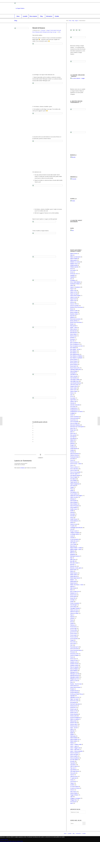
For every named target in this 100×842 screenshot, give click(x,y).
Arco (71, 278)
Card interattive (73, 378)
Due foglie (72, 436)
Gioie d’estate (73, 500)
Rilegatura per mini (74, 679)
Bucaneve (72, 339)
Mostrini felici (73, 569)
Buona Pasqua (73, 359)
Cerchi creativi (53, 30)
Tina (59, 32)
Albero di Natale (74, 258)
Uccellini (72, 784)
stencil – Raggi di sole (75, 747)
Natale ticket (73, 583)
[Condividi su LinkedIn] (34, 432)
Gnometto (72, 515)
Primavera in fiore (74, 653)
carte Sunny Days (74, 384)
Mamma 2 (72, 552)
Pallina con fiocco (74, 610)
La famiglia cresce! (74, 534)
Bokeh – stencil (73, 327)
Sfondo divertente (74, 714)
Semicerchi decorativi (75, 704)
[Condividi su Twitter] (34, 426)
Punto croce (73, 658)
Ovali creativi (73, 606)
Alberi (71, 255)
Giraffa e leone (73, 509)
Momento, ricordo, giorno (76, 568)
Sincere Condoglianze (75, 717)
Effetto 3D (72, 440)
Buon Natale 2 (73, 351)
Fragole (72, 487)
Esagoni (72, 445)
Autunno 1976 (73, 304)
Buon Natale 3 (73, 352)
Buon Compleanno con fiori (76, 346)
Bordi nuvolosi (73, 336)
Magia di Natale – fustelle (76, 547)
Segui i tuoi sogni (53, 32)
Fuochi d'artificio (74, 494)
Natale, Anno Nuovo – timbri (76, 584)
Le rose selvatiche (74, 539)
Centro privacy (3, 841)
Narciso (72, 571)
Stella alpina (73, 736)
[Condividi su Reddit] (34, 439)
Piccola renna (73, 626)
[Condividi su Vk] (34, 437)
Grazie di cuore (73, 524)
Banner (72, 309)
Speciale (72, 731)
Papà (71, 615)
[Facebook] (71, 30)
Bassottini (72, 315)
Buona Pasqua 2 (74, 361)
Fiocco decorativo (74, 468)
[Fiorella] (78, 201)
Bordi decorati (73, 331)
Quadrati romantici (74, 663)
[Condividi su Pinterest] (34, 430)
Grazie (71, 522)
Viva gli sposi (73, 801)
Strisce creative (73, 756)
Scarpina (72, 689)
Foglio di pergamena (74, 484)
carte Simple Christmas (75, 383)
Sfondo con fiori (73, 711)
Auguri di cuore (73, 297)
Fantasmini (72, 447)
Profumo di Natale (74, 655)
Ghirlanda (72, 499)
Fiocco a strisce (74, 467)
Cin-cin (71, 396)
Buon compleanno (74, 342)
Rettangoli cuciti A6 (38, 32)
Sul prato (72, 761)
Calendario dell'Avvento (75, 369)
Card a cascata (73, 376)
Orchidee (72, 600)
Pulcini (71, 657)
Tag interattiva (73, 769)
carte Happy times (74, 381)
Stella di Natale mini (74, 739)
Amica (71, 268)
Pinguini (72, 640)
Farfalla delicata (74, 448)
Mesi (71, 558)
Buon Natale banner (74, 354)
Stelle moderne (73, 741)
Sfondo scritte (73, 716)
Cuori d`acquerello (74, 421)
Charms (72, 393)
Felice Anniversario (74, 453)
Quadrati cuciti (73, 662)
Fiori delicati (73, 479)
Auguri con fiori (73, 292)
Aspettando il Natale (74, 283)
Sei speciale (73, 702)
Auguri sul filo (73, 300)
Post (71, 645)
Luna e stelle (73, 544)
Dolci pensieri (73, 435)
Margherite (72, 554)
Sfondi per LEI (73, 705)
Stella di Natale (73, 737)
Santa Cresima (73, 685)
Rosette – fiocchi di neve (76, 684)
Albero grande (73, 260)
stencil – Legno (73, 746)
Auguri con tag (73, 294)
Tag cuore (72, 768)
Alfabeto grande (73, 265)
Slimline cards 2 (74, 724)
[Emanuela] (78, 179)
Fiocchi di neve (73, 462)
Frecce (71, 489)
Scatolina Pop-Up (74, 690)
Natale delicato (73, 576)
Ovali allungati (73, 605)
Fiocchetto (72, 458)
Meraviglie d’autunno (75, 556)
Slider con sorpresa (74, 719)
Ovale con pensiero (74, 603)
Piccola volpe (73, 628)
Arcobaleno (72, 280)
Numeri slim (73, 598)
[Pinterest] (80, 30)
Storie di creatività (74, 753)
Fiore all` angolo (74, 473)
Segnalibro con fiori (74, 697)
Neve (71, 589)
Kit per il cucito (73, 531)
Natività (72, 586)
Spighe (71, 732)
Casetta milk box (74, 386)
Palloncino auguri (74, 611)
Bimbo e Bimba (73, 320)
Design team (73, 430)
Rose (71, 682)
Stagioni (72, 734)
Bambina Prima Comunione (76, 307)
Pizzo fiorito (73, 642)
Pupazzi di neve (74, 660)
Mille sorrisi (72, 559)
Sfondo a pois (73, 709)
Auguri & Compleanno (75, 287)
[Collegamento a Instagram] (84, 8)
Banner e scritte (74, 310)
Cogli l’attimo (73, 399)
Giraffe (71, 510)
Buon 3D (72, 341)
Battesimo (72, 317)
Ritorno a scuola (74, 680)
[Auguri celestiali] (1, 421)
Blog (15, 20)
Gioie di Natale (73, 502)
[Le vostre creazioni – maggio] (78, 78)
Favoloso (72, 452)
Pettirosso (72, 625)
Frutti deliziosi (73, 492)
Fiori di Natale (73, 480)
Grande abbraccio (74, 521)
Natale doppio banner (75, 578)
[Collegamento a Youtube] (80, 8)
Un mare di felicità (74, 786)
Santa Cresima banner (75, 687)
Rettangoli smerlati (46, 32)
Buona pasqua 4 (74, 362)
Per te (71, 621)
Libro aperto (73, 542)
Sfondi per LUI (73, 707)
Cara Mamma (73, 374)
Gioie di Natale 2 (74, 504)
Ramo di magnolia (74, 667)
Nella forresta (73, 588)
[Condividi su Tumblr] (34, 435)
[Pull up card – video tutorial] (99, 421)
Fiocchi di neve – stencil (75, 463)
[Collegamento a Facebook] (77, 8)
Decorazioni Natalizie (75, 425)
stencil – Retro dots (74, 749)
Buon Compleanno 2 (74, 344)
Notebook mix (73, 593)
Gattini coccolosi (74, 497)
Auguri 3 (48, 30)
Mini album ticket (74, 563)
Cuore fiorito (73, 420)
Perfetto (72, 623)
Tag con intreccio (74, 766)
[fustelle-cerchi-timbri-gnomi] (21, 34)
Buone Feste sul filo (74, 368)
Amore (71, 272)
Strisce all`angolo (74, 754)
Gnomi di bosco (38, 28)
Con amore (72, 406)
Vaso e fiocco (73, 791)
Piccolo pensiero (74, 638)
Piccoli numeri (73, 633)
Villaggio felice (73, 800)
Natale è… (72, 579)
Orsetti (71, 601)
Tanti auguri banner (74, 771)
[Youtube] (74, 30)
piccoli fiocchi (73, 631)
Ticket (71, 779)
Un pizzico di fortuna (75, 788)
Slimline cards (73, 722)
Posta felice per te (74, 647)
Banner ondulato (74, 312)
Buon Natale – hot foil (75, 349)
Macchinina (72, 546)
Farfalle (72, 450)
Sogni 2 (72, 729)
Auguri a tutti (73, 290)
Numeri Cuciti (73, 595)
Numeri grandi (73, 596)
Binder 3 (72, 324)
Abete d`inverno (73, 253)
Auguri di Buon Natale (75, 295)
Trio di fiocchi (73, 781)
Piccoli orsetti (73, 635)
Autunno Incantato (74, 305)
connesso (22, 467)
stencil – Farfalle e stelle (75, 744)
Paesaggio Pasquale (75, 608)
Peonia (71, 620)
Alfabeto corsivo (74, 263)
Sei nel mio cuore (74, 700)
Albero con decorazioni (75, 257)
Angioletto (72, 277)
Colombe (72, 403)
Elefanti (72, 442)
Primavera (72, 652)
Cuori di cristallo (74, 423)
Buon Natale (73, 347)
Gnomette (72, 514)
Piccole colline (73, 630)
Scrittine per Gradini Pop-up (76, 694)
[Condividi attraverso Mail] (34, 441)
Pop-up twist (73, 643)
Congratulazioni (73, 408)
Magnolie (72, 551)
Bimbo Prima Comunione (76, 322)
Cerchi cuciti (58, 30)
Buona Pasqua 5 (74, 364)
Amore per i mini (74, 273)
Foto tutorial (73, 485)
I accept (2, 839)
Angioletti (72, 275)
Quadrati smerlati (74, 665)
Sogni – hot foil (73, 727)
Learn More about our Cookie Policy (15, 841)
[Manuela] (78, 157)
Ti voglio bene (73, 778)
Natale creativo (73, 574)
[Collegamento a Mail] (75, 8)
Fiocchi (72, 460)
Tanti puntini (73, 773)
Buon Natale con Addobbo (76, 356)
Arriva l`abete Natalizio (75, 282)
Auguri (71, 285)
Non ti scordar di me (74, 591)
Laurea (71, 536)
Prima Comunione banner (76, 650)
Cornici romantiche (74, 416)
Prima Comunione (74, 648)
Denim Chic (73, 428)
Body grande (73, 325)
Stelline (72, 742)
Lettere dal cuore (74, 541)
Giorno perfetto (73, 507)
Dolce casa (72, 433)
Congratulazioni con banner (76, 411)
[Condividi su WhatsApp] (34, 428)
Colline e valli (73, 401)
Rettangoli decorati (74, 675)
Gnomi (33, 32)
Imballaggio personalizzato (76, 527)
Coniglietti (72, 413)
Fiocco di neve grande (75, 472)
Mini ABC (72, 561)
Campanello (73, 373)
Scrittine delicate (74, 692)
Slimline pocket (73, 726)
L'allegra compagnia (74, 532)
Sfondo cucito (73, 712)
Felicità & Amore (74, 455)
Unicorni (72, 790)
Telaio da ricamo (74, 776)
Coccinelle (72, 398)
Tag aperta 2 (73, 764)
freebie (71, 490)
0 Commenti (43, 30)
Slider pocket (73, 721)
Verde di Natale (73, 793)
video (71, 796)
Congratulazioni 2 (74, 410)
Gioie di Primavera (74, 505)
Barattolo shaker (74, 314)
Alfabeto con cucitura (75, 262)
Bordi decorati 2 (73, 332)
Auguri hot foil (73, 299)
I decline (6, 839)
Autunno (72, 302)
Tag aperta (72, 763)
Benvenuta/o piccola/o (75, 319)
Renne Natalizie (73, 670)
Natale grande (73, 581)
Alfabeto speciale (74, 267)
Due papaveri (73, 438)
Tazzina (72, 774)
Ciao (71, 394)
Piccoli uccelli (73, 637)
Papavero (72, 616)
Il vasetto (72, 526)
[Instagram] (77, 30)
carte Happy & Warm (75, 379)
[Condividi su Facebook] (34, 423)
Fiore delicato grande (75, 475)
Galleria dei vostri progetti (76, 495)
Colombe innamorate (75, 405)
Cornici (71, 415)
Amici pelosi (73, 270)
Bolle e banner (73, 329)
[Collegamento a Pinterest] (82, 8)
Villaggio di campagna (75, 798)
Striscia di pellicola (74, 758)
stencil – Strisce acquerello (76, 751)
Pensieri (72, 618)
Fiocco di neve (73, 470)
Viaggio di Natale (74, 795)
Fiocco (71, 465)
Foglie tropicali (73, 482)
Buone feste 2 (73, 366)
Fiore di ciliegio (73, 477)
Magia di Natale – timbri (75, 549)
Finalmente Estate (74, 457)
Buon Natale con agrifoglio (76, 357)
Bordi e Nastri (73, 334)
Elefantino (72, 443)
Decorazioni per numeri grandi (77, 426)
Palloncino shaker (74, 613)
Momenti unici (73, 566)
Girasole (72, 512)
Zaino (71, 803)
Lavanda (72, 537)
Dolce (71, 431)
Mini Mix (72, 564)
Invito (71, 529)
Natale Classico (73, 573)
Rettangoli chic (73, 672)
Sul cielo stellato (74, 759)
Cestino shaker (73, 391)
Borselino (72, 337)
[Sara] (78, 230)
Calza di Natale (73, 371)
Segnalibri (72, 695)
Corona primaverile (74, 418)
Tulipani (72, 783)
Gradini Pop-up (73, 519)
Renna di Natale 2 (74, 668)
